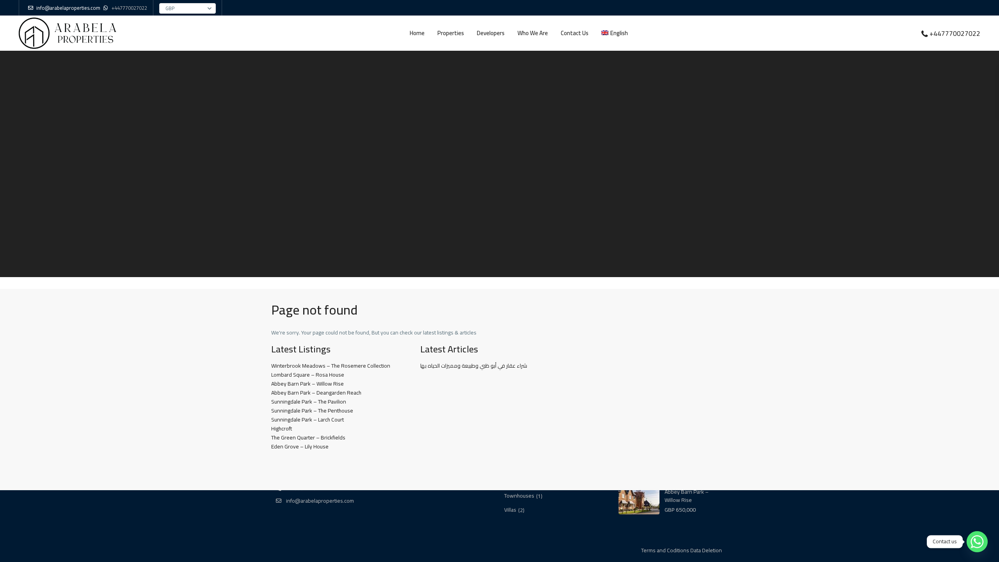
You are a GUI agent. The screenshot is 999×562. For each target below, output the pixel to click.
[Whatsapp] (977, 541)
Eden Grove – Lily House (300, 446)
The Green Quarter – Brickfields (308, 437)
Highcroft (281, 428)
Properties (450, 33)
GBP (169, 8)
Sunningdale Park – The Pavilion (308, 402)
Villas (510, 510)
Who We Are (532, 33)
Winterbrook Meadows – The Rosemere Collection (330, 366)
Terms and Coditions (665, 550)
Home (417, 33)
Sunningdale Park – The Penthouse (312, 410)
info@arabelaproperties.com (319, 501)
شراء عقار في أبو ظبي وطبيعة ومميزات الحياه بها (473, 366)
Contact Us (574, 33)
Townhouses (519, 496)
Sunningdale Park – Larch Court (307, 419)
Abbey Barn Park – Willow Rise (307, 384)
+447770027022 (129, 7)
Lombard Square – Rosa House (307, 375)
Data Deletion (706, 550)
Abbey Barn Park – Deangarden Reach (316, 393)
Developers (491, 33)
